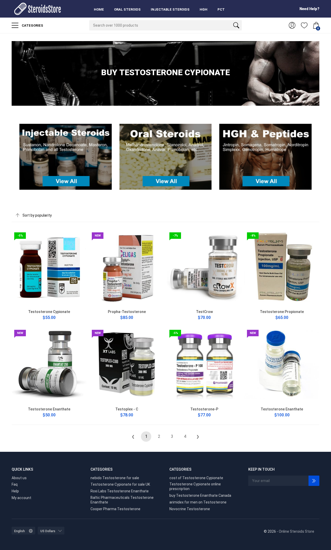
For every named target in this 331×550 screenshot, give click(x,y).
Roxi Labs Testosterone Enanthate (120, 491)
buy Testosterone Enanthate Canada (200, 495)
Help (15, 491)
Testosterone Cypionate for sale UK (120, 484)
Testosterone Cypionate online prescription (195, 486)
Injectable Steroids (170, 9)
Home (99, 9)
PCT (221, 9)
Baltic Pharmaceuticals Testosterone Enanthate (122, 499)
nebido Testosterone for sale (115, 478)
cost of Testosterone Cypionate (196, 478)
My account (21, 498)
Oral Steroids (127, 9)
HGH (203, 9)
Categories (32, 25)
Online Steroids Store (296, 531)
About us (19, 478)
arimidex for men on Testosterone (198, 502)
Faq (15, 484)
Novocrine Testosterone (189, 509)
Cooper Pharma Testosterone (115, 509)
